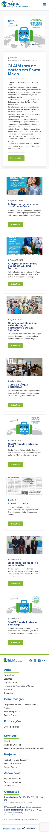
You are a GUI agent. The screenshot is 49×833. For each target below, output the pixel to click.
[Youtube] (43, 660)
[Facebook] (31, 660)
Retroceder (16, 158)
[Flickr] (39, 660)
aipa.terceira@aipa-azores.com (24, 819)
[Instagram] (35, 660)
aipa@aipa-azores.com (32, 807)
